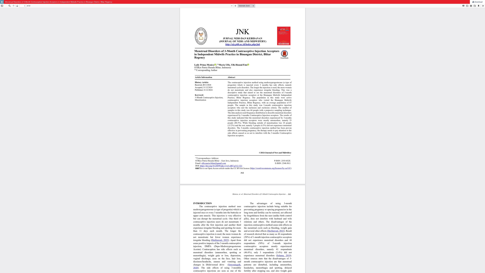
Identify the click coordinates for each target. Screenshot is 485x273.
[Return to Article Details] (2, 2)
